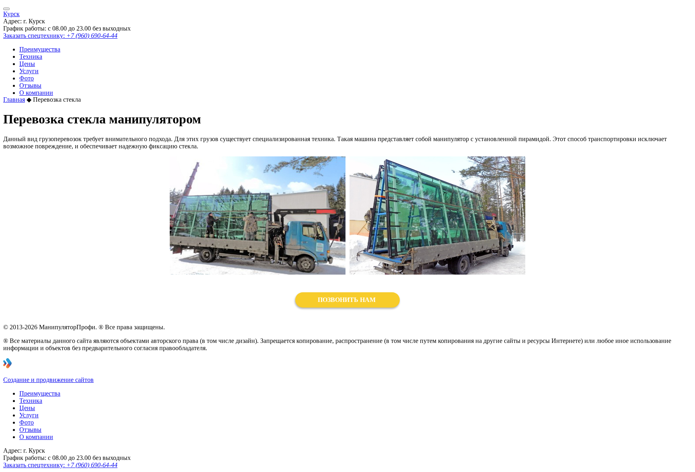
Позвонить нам (347, 299)
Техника (30, 56)
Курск (11, 13)
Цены (27, 63)
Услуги (29, 71)
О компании (36, 92)
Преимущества (39, 49)
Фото (26, 78)
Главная (14, 99)
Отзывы (30, 85)
